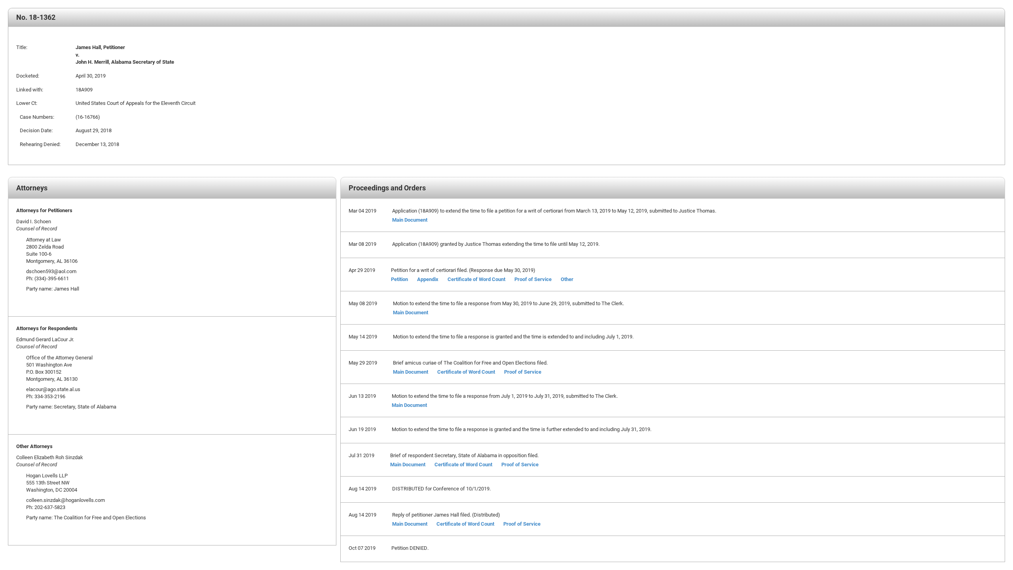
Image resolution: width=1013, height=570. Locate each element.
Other (567, 279)
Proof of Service (533, 279)
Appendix (427, 279)
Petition (399, 279)
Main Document (409, 219)
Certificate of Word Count (476, 279)
